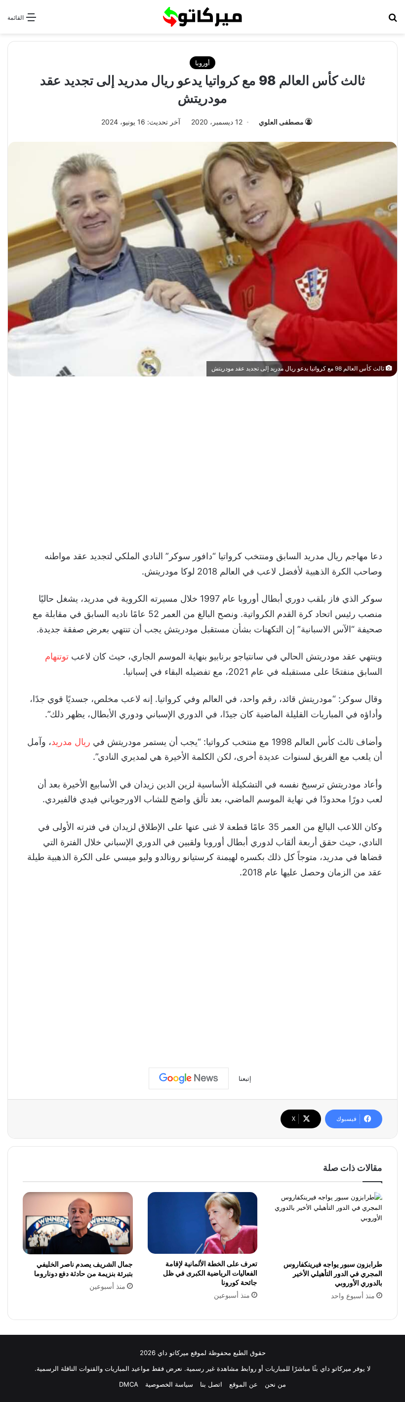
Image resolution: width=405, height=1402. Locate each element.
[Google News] (189, 1078)
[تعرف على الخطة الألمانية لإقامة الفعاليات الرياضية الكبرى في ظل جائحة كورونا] (203, 1223)
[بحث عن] (393, 20)
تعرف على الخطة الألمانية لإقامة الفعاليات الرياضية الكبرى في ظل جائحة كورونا (210, 1272)
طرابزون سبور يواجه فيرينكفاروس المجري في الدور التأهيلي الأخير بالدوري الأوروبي (333, 1273)
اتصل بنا (211, 1384)
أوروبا (202, 63)
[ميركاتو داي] (202, 17)
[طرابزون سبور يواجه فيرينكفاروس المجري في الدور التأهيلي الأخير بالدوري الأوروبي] (327, 1223)
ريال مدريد (70, 742)
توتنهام (57, 656)
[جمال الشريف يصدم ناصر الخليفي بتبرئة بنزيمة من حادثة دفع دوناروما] (78, 1223)
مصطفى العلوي (281, 122)
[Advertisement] (202, 460)
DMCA (128, 1384)
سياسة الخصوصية (169, 1384)
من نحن (275, 1384)
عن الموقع (243, 1384)
